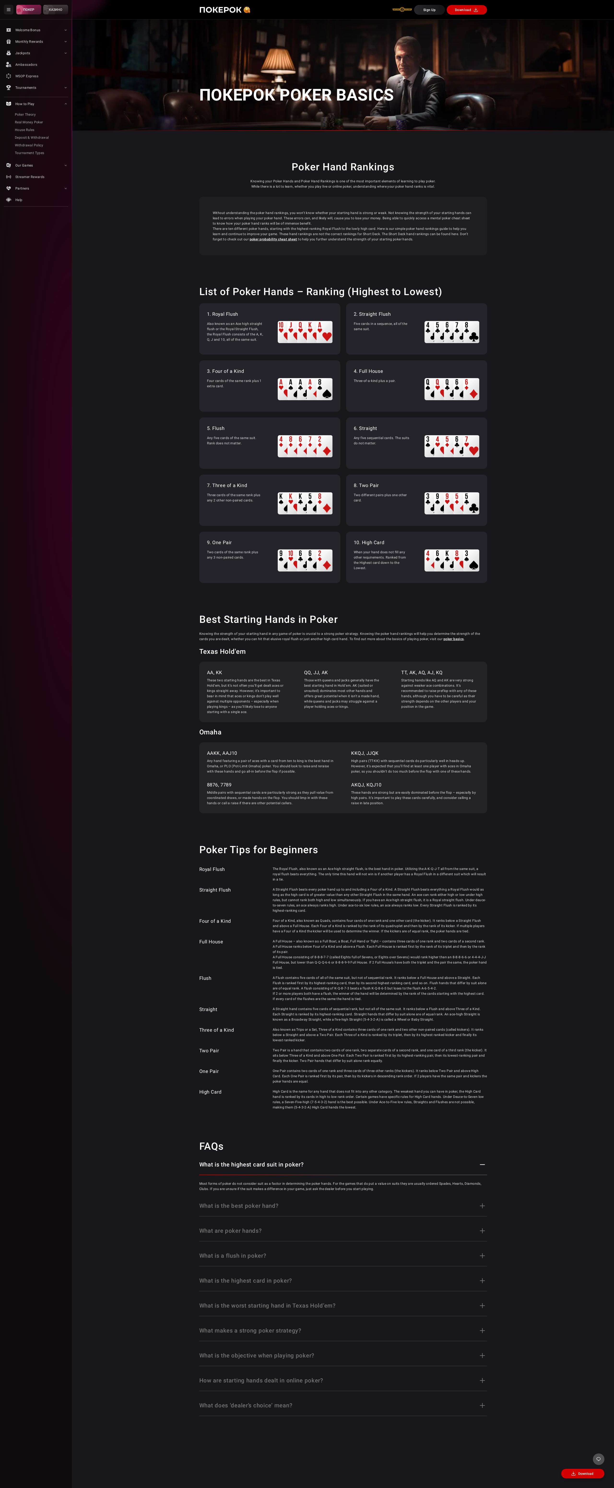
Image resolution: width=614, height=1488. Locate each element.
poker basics (453, 639)
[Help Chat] (598, 1459)
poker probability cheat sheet (273, 239)
